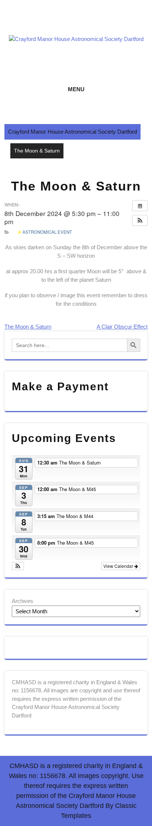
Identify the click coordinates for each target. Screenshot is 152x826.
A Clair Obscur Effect (122, 326)
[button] (139, 220)
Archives (22, 601)
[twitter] (74, 23)
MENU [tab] (76, 89)
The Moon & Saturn (27, 326)
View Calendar (118, 566)
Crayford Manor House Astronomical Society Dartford (72, 131)
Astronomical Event (46, 232)
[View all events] (140, 205)
